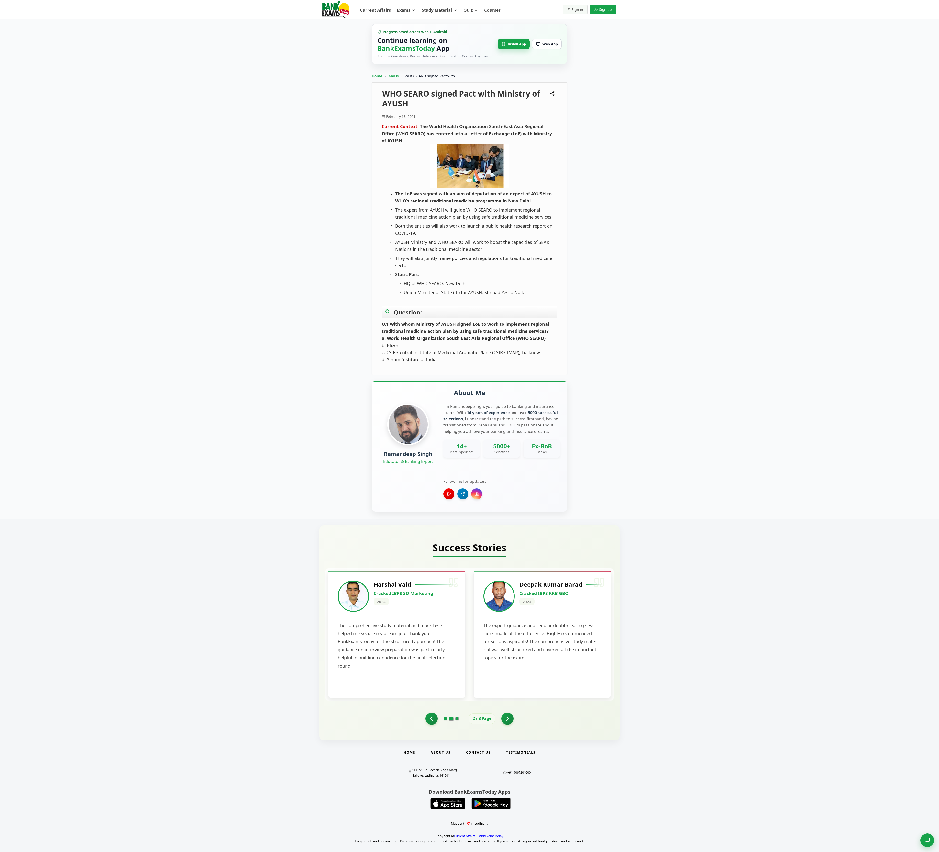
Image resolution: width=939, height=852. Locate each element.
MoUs (394, 75)
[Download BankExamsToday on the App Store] (448, 803)
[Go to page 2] (451, 718)
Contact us (478, 752)
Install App (517, 44)
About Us (441, 752)
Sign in (577, 9)
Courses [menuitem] (492, 10)
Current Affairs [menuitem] (375, 10)
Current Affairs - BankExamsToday (478, 836)
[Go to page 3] (457, 718)
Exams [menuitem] (403, 10)
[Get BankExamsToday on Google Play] (491, 803)
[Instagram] (476, 493)
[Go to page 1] (431, 719)
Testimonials (521, 752)
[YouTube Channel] (448, 493)
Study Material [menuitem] (437, 10)
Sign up (605, 9)
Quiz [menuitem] (468, 10)
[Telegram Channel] (462, 493)
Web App (550, 44)
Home (377, 75)
